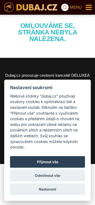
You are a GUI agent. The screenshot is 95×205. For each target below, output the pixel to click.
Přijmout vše (47, 162)
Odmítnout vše (47, 175)
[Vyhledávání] (65, 7)
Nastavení (47, 189)
